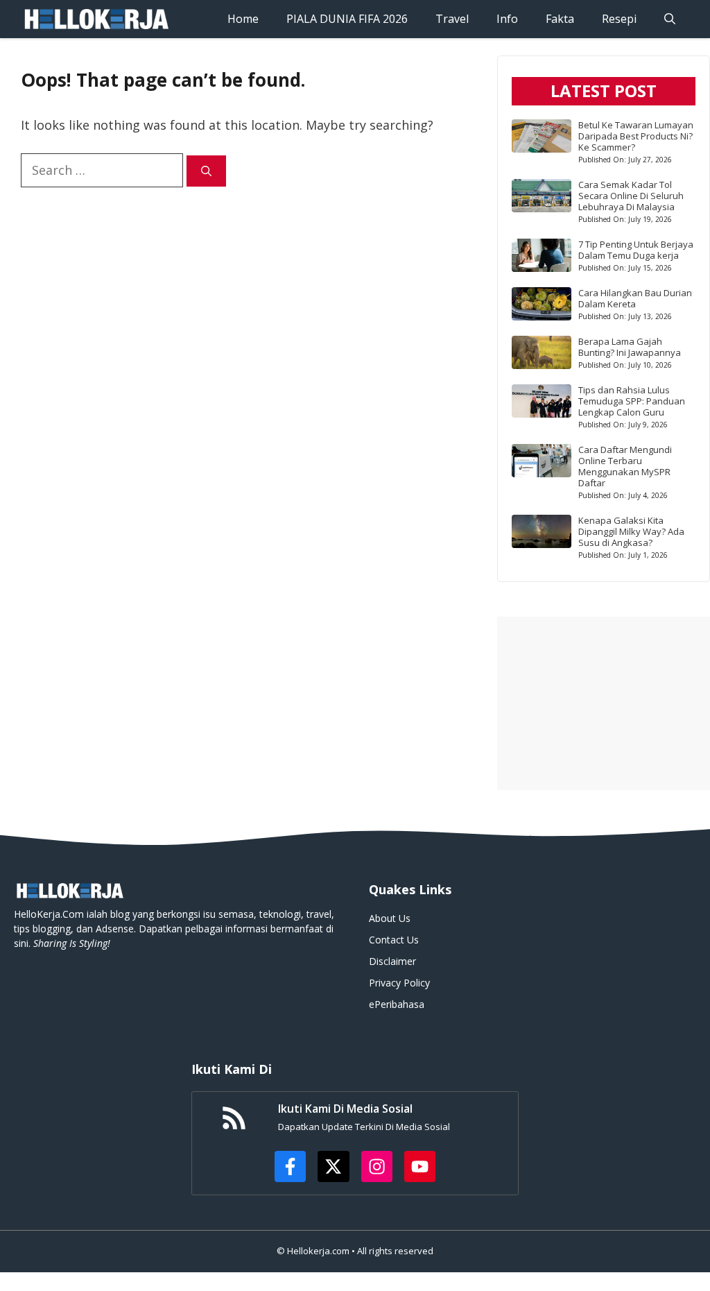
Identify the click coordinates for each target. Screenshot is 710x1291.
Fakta (560, 18)
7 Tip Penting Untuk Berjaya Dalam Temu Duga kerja (635, 250)
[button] (669, 19)
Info (507, 18)
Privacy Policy (399, 982)
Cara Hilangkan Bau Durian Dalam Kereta (635, 298)
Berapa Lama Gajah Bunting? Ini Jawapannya (629, 347)
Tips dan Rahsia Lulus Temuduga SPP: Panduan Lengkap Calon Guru (631, 401)
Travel (452, 18)
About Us (389, 918)
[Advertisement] (603, 703)
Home (243, 18)
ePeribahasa (396, 1004)
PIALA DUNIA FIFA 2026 (347, 18)
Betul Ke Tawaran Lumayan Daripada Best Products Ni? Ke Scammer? (635, 136)
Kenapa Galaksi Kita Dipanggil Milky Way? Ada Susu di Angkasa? (631, 531)
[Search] (206, 171)
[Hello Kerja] (96, 19)
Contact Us (394, 939)
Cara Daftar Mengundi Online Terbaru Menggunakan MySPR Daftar (625, 466)
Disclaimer (392, 961)
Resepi (619, 18)
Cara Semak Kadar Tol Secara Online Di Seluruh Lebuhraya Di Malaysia (631, 195)
